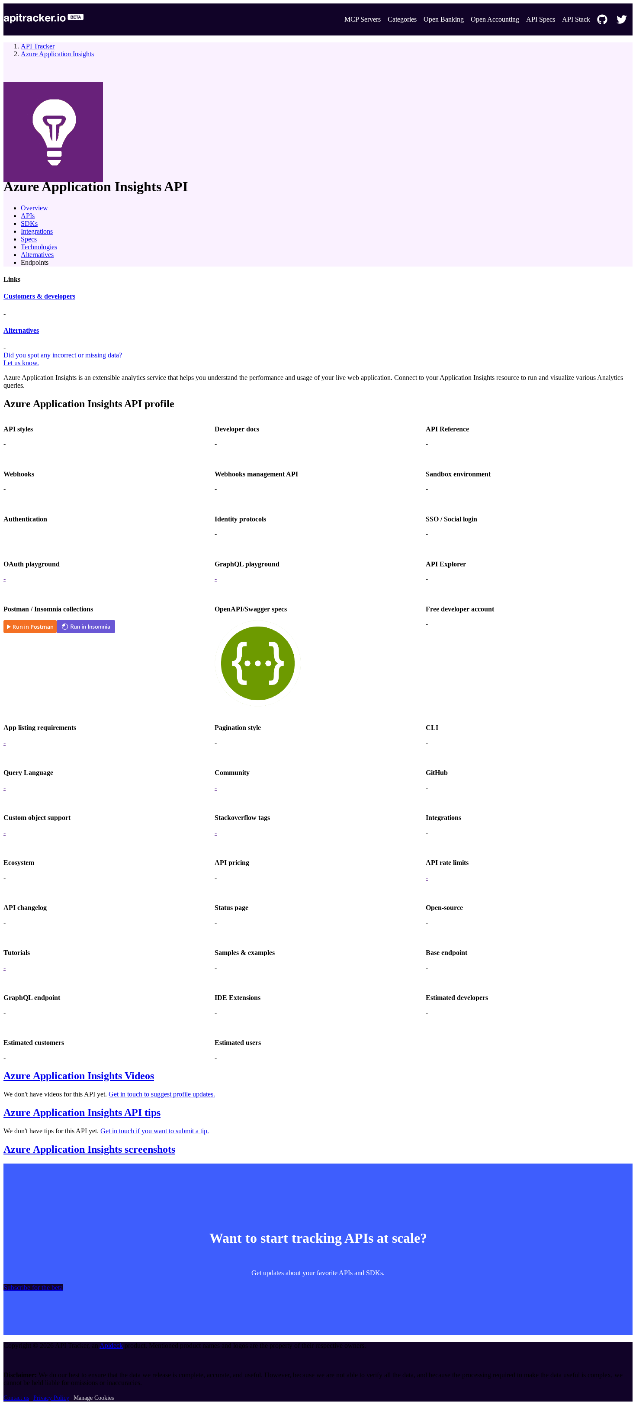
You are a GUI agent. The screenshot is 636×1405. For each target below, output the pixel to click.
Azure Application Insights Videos (78, 1075)
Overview (34, 208)
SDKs (29, 223)
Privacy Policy (51, 1398)
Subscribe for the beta (33, 1287)
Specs (29, 239)
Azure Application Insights (57, 54)
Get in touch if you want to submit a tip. (154, 1131)
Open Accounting (495, 19)
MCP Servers (362, 19)
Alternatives (37, 254)
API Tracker (38, 46)
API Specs (540, 19)
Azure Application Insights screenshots (89, 1149)
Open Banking (444, 19)
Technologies (39, 247)
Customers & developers (39, 296)
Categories (402, 19)
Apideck (111, 1345)
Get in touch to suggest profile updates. (162, 1094)
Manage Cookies (94, 1398)
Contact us (16, 1398)
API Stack (576, 19)
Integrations (37, 231)
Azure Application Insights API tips (82, 1112)
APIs (28, 215)
